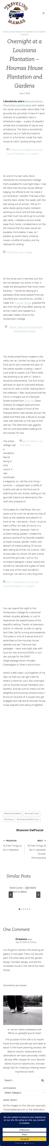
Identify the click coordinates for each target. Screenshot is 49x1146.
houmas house (32, 813)
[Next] (38, 895)
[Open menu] (43, 13)
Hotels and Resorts (13, 32)
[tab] (19, 909)
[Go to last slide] (11, 895)
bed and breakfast (12, 813)
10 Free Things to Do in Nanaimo (12, 845)
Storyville (30, 400)
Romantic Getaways (36, 32)
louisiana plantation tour (28, 819)
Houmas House (22, 302)
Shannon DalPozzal (29, 830)
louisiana (8, 819)
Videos (25, 35)
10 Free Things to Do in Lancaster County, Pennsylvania (36, 849)
